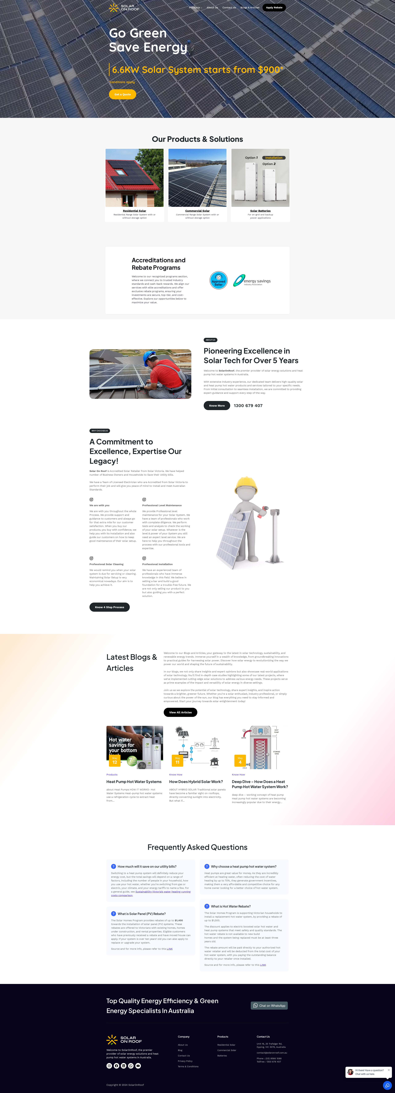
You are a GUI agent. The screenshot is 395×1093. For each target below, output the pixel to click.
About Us (183, 1045)
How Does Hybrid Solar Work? (196, 781)
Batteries (222, 1055)
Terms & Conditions (188, 1066)
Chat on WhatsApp (272, 1005)
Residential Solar (226, 1045)
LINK (170, 948)
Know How (175, 774)
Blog (180, 1050)
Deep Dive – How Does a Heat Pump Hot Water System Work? (260, 784)
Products (111, 774)
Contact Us (184, 1055)
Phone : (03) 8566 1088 (269, 1058)
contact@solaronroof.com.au (272, 1052)
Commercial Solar (226, 1050)
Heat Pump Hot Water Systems (134, 781)
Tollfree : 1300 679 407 (269, 1061)
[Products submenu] (201, 7)
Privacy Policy (185, 1061)
